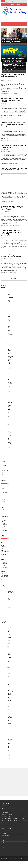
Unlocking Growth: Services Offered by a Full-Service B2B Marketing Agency (11, 39)
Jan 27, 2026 (10, 71)
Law (6, 201)
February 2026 (5, 468)
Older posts (13, 278)
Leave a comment (13, 93)
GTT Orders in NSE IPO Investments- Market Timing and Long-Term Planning (13, 65)
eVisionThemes (24, 858)
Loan (6, 249)
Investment (7, 117)
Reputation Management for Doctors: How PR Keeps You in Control (14, 255)
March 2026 (4, 465)
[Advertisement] (14, 782)
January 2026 (5, 470)
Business (7, 272)
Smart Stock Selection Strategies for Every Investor (14, 68)
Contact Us (3, 852)
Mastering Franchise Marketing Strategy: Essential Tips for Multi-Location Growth (13, 208)
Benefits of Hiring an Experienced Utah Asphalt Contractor (12, 42)
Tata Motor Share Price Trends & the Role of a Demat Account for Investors (13, 57)
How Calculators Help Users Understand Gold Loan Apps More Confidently (12, 232)
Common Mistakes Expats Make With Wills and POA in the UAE (14, 169)
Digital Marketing (8, 225)
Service (6, 93)
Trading (6, 163)
